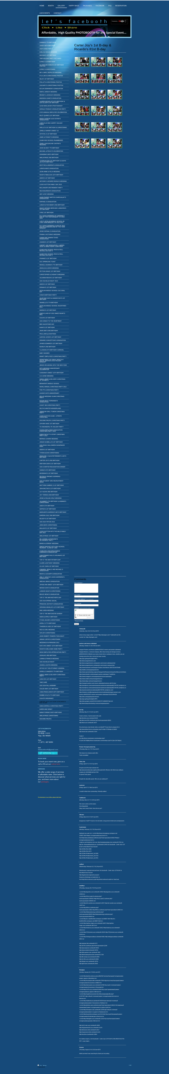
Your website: (77, 603)
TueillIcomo (82, 797)
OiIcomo (81, 814)
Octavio (81, 1047)
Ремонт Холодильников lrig (87, 747)
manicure (82, 785)
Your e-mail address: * (83, 599)
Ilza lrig (81, 709)
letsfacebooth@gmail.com (48, 749)
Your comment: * (78, 582)
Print (40, 1065)
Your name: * (77, 594)
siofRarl (81, 864)
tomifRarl (81, 885)
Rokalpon (82, 970)
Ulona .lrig (82, 761)
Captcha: (82, 608)
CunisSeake (82, 827)
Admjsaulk (82, 628)
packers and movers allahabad (88, 643)
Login (130, 1065)
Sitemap (44, 1065)
